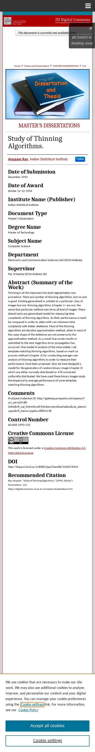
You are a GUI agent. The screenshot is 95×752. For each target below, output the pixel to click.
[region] (47, 713)
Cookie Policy (28, 710)
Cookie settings (32, 705)
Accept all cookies (47, 726)
